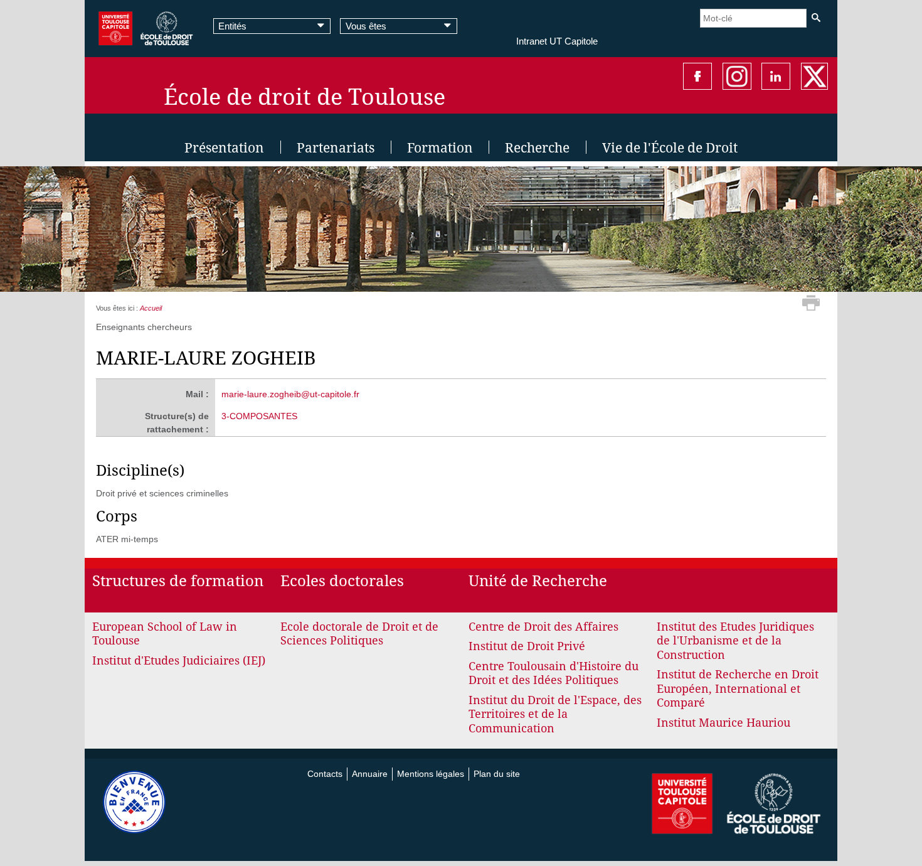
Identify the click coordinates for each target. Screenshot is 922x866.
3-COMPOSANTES (259, 416)
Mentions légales (430, 774)
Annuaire (370, 774)
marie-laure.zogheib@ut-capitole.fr (290, 394)
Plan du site (497, 774)
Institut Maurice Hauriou (723, 722)
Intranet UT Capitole (557, 41)
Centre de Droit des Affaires (543, 626)
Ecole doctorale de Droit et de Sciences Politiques (359, 634)
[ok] (815, 18)
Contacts (324, 774)
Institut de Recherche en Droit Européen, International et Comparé (738, 688)
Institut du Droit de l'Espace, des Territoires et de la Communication (555, 714)
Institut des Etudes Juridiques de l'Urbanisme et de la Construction (735, 640)
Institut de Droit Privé (527, 646)
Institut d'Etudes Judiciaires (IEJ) (178, 660)
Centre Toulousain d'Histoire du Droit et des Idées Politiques (554, 673)
